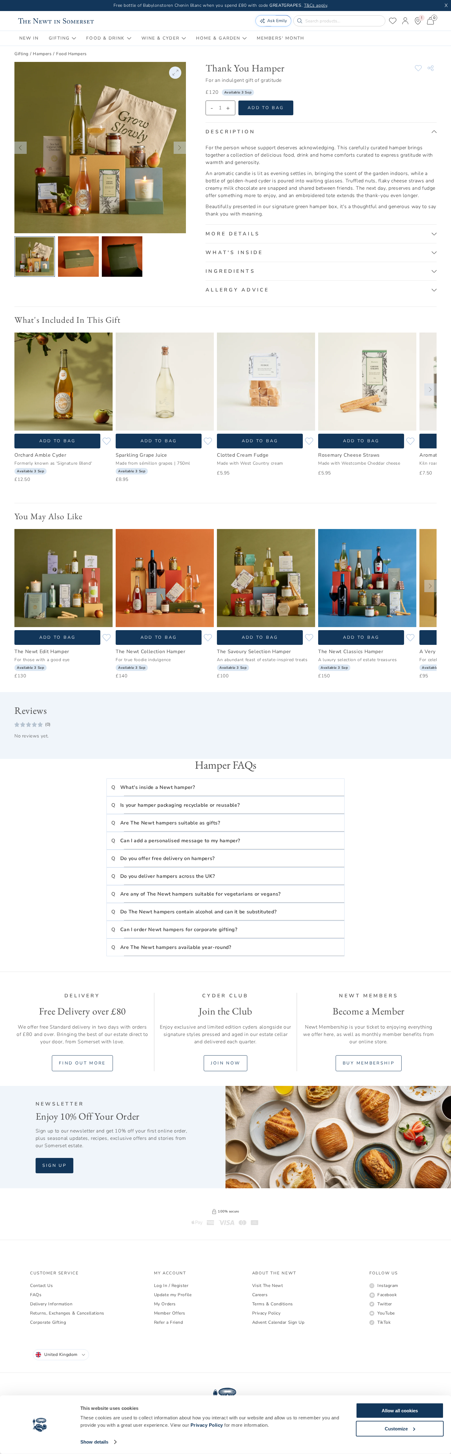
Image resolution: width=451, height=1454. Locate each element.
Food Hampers (71, 54)
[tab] (29, 38)
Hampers (42, 54)
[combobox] (61, 1354)
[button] (20, 148)
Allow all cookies (400, 1410)
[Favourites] (392, 20)
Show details (94, 1441)
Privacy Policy (207, 1425)
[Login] (405, 20)
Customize (396, 1428)
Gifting (21, 54)
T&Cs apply (315, 5)
